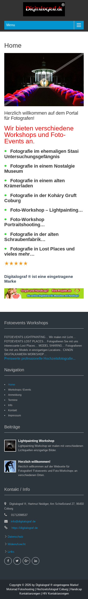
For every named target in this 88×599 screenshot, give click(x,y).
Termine (13, 400)
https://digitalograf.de (24, 527)
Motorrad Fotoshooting (20, 589)
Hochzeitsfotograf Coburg (52, 589)
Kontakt (12, 410)
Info (10, 405)
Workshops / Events (19, 389)
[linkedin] (35, 561)
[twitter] (17, 561)
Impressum (14, 415)
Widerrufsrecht (16, 544)
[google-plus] (26, 561)
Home (11, 384)
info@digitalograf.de (23, 521)
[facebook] (8, 561)
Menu (10, 25)
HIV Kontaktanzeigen (56, 593)
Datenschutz (15, 536)
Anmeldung (15, 394)
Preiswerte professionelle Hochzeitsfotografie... (39, 358)
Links (10, 551)
